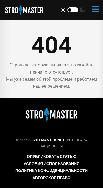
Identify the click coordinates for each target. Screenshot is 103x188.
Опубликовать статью (51, 156)
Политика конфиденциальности (51, 170)
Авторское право (51, 178)
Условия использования (51, 164)
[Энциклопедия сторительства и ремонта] (24, 10)
